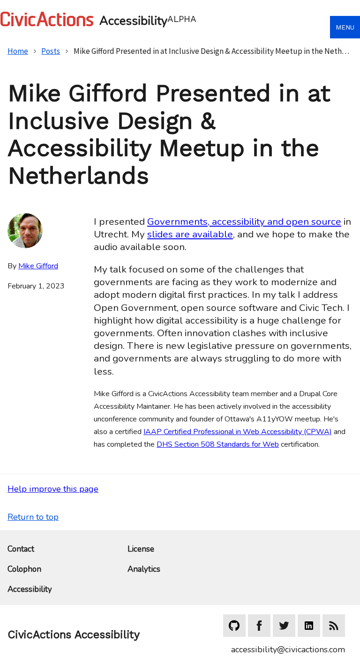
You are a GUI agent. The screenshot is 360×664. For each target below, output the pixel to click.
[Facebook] (259, 625)
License (141, 549)
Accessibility (30, 589)
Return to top (33, 517)
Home (18, 51)
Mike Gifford (38, 266)
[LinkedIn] (309, 625)
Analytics (144, 569)
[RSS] (333, 625)
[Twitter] (284, 625)
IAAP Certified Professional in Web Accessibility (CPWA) (237, 432)
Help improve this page (53, 488)
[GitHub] (234, 625)
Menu (345, 27)
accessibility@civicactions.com (288, 649)
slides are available (190, 234)
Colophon (24, 569)
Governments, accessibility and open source (244, 221)
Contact (21, 549)
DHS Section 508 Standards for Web (218, 444)
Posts (50, 51)
